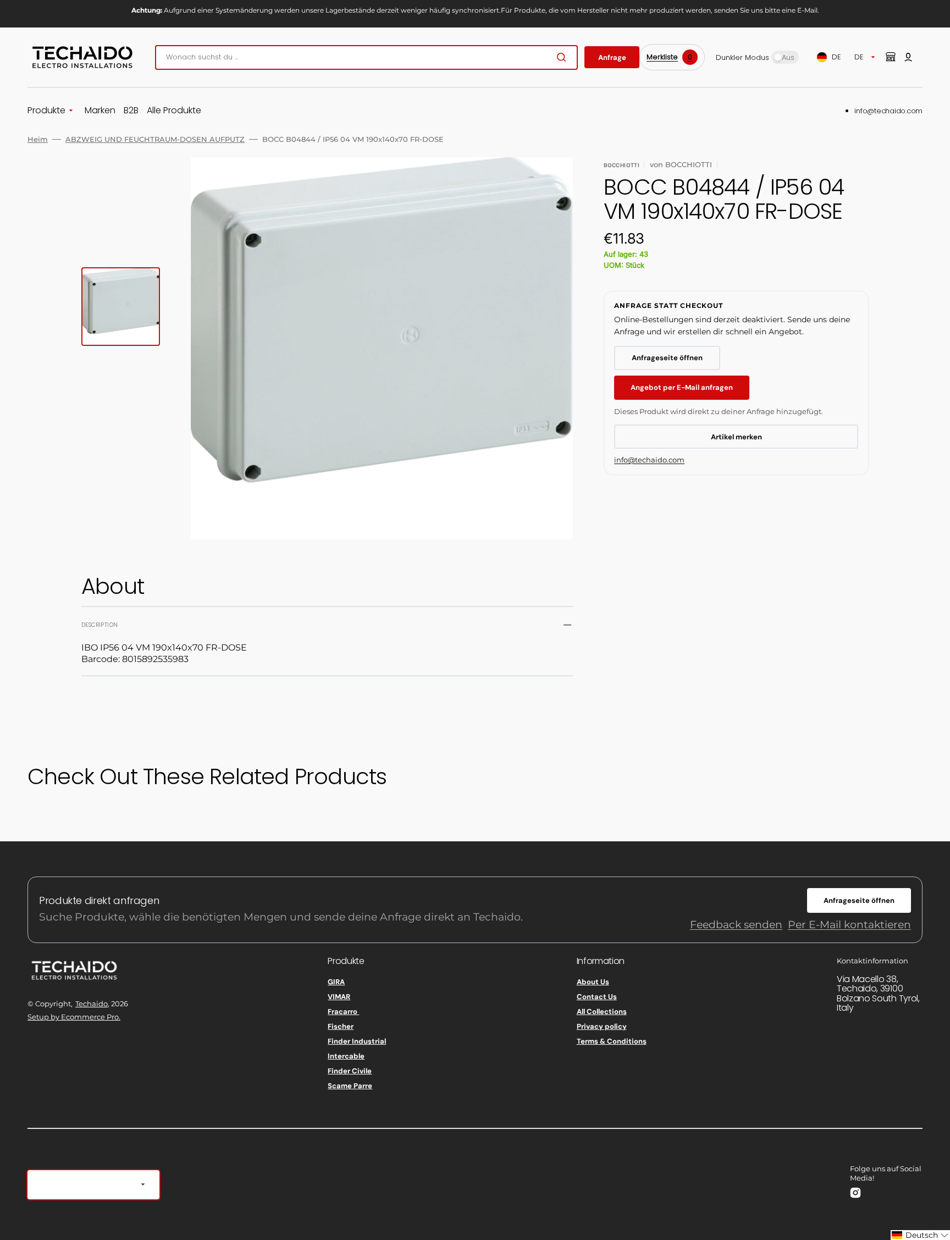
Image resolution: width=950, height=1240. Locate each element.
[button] (908, 57)
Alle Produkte (174, 111)
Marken (100, 111)
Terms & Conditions (612, 1041)
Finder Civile (350, 1071)
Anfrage (612, 57)
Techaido (91, 1003)
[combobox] (366, 57)
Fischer (341, 1026)
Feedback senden (736, 924)
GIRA (336, 982)
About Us (593, 982)
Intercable (346, 1056)
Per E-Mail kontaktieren (849, 924)
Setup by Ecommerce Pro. (73, 1016)
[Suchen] (563, 57)
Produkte (46, 111)
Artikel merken (736, 437)
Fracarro (343, 1011)
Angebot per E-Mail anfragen (682, 387)
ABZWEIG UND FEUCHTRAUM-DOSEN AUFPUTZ (155, 139)
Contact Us (597, 996)
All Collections (602, 1011)
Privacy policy (602, 1026)
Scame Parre (350, 1085)
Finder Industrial (357, 1041)
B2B (131, 111)
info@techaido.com (888, 111)
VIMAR (339, 996)
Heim (37, 139)
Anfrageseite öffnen (667, 357)
